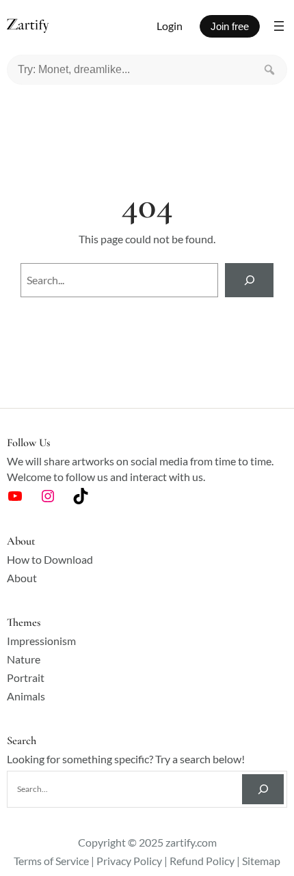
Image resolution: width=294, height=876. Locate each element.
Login (170, 25)
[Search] (269, 69)
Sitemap (261, 860)
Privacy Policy (129, 860)
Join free (230, 26)
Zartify (41, 26)
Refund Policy (202, 860)
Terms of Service (51, 860)
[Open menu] (279, 26)
